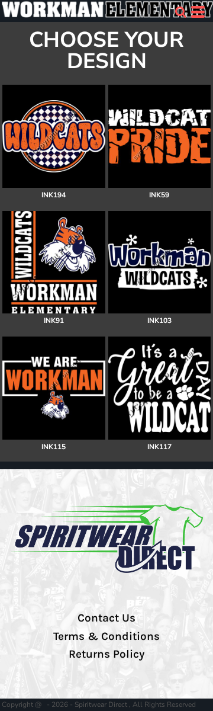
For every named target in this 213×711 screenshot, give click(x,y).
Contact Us (106, 617)
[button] (180, 12)
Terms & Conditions (106, 636)
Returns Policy (106, 654)
